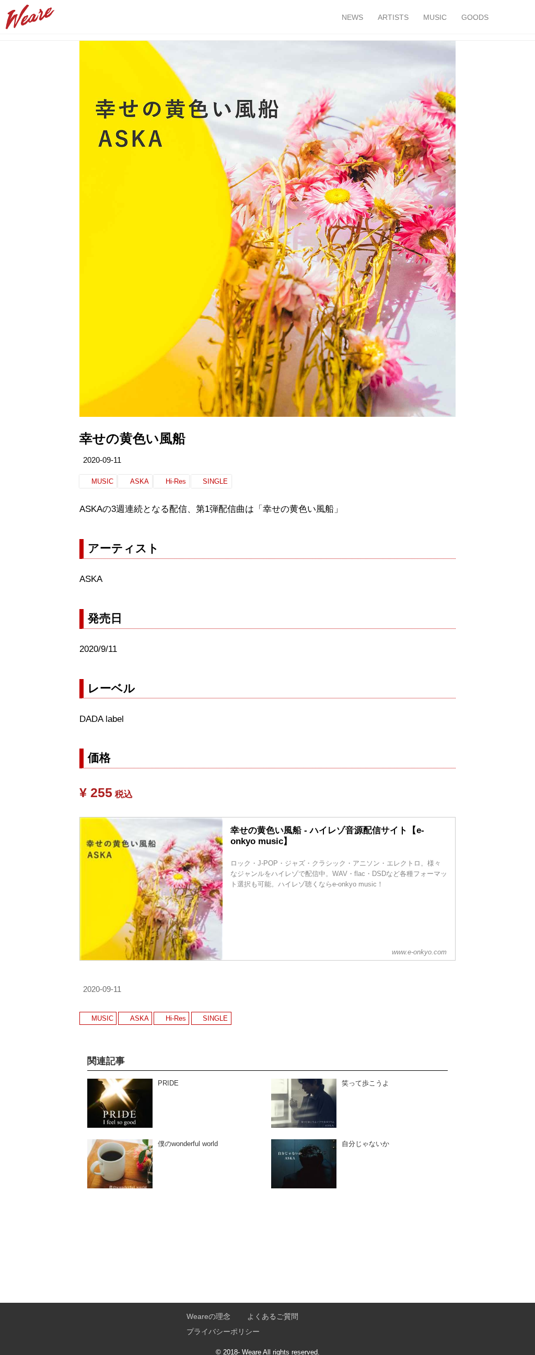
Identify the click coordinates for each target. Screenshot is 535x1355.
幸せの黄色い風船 (132, 438)
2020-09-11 (102, 460)
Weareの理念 (208, 1317)
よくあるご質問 (272, 1317)
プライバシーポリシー (223, 1332)
